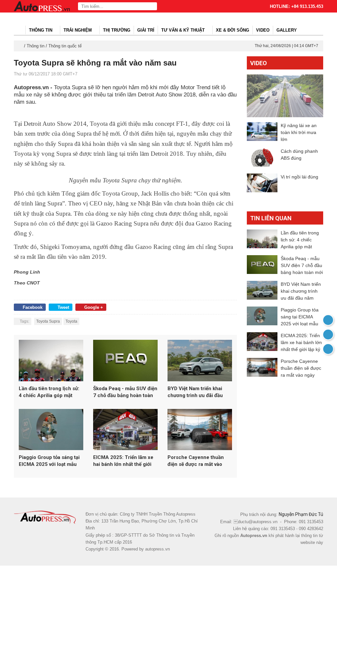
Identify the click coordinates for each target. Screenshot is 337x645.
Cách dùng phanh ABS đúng (299, 154)
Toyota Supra (48, 321)
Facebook (32, 307)
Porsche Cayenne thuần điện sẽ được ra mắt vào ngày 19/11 (196, 461)
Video (263, 30)
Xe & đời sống (232, 30)
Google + (93, 307)
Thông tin (41, 30)
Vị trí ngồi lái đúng (299, 176)
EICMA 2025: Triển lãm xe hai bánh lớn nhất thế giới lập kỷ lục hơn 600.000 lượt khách (124, 461)
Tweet (63, 307)
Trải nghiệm (78, 30)
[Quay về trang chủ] (328, 320)
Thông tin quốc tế (65, 45)
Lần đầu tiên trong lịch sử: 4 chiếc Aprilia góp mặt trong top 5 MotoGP (49, 392)
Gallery (286, 30)
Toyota (71, 321)
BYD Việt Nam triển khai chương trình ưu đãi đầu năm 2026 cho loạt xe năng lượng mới (199, 392)
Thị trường (116, 30)
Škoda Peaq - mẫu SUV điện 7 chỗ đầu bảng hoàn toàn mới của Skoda (125, 392)
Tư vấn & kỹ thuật (183, 30)
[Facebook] (328, 334)
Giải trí (145, 30)
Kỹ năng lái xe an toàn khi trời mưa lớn (299, 132)
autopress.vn (157, 549)
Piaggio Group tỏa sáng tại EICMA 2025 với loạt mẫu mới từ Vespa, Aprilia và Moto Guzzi (49, 461)
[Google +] (328, 349)
